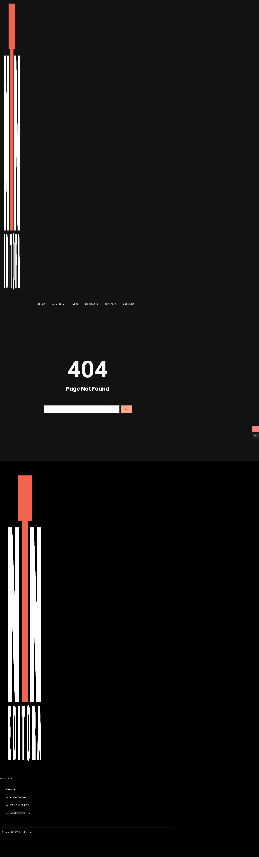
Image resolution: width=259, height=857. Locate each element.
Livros (75, 304)
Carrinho (129, 304)
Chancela (58, 304)
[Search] (126, 409)
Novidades (91, 304)
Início (41, 304)
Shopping (110, 304)
